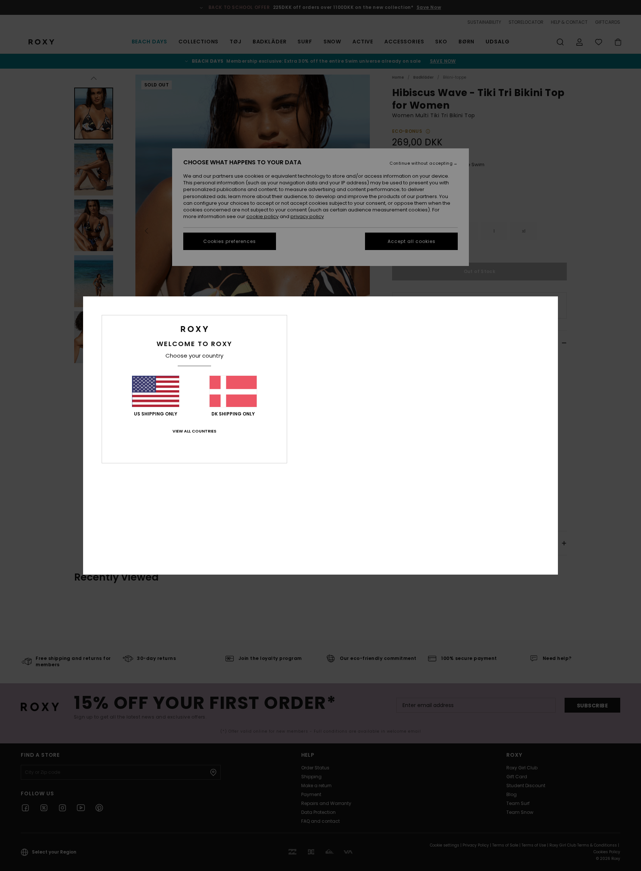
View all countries (194, 431)
